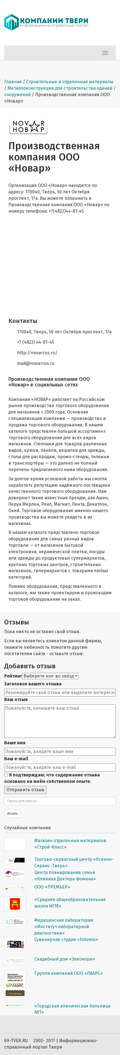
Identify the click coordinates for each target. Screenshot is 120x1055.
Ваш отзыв (16, 699)
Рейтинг (13, 676)
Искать (12, 814)
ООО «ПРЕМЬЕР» (52, 887)
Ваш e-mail (16, 758)
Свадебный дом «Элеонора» (64, 959)
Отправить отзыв (25, 789)
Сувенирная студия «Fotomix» (66, 939)
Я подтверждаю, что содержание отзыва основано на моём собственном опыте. (52, 778)
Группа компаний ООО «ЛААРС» (68, 973)
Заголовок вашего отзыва (33, 683)
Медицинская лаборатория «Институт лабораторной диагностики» (63, 927)
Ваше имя (14, 742)
